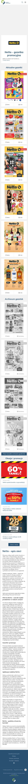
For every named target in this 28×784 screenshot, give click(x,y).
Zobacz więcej (14, 544)
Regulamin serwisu (18, 769)
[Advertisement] (14, 22)
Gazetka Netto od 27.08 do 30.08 (14, 126)
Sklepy (14, 756)
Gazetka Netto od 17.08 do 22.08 (14, 395)
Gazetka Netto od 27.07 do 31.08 (14, 88)
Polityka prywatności (7, 769)
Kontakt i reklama (14, 760)
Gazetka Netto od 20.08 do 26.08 (14, 357)
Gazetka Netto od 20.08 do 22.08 (14, 320)
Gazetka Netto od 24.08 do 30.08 (14, 201)
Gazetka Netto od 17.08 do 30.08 (14, 239)
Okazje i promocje (14, 758)
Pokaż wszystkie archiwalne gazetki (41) (14, 454)
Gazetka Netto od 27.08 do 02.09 (14, 163)
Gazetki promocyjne (14, 753)
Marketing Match (14, 775)
